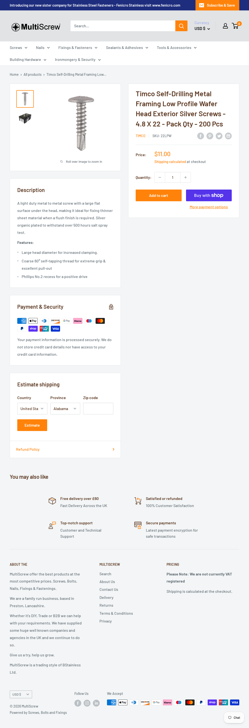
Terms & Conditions (116, 613)
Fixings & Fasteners (75, 47)
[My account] (225, 26)
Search (105, 573)
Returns (106, 605)
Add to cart (158, 195)
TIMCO (140, 136)
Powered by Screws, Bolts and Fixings (38, 712)
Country (24, 397)
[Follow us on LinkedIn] (96, 702)
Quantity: (143, 177)
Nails (40, 47)
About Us (107, 581)
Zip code (90, 397)
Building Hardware (25, 59)
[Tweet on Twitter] (219, 135)
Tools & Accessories (174, 47)
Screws (16, 47)
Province (58, 397)
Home (14, 74)
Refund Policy (28, 449)
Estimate (32, 425)
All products (33, 74)
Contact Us (108, 589)
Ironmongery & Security (75, 59)
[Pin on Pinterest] (209, 135)
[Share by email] (228, 135)
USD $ (16, 694)
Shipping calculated (170, 161)
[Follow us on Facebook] (77, 702)
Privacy (105, 621)
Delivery (106, 597)
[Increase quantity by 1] (185, 177)
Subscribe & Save (221, 5)
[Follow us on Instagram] (87, 702)
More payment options (209, 206)
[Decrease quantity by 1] (160, 177)
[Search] (181, 25)
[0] (235, 26)
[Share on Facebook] (200, 135)
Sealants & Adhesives (124, 47)
